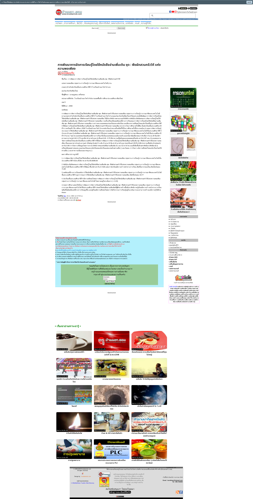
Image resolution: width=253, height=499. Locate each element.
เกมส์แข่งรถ (180, 286)
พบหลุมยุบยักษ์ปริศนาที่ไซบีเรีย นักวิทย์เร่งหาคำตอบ (112, 407)
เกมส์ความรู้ (192, 301)
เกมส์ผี (176, 296)
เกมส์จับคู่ (180, 296)
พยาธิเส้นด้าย (183, 157)
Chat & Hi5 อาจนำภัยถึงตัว (111, 433)
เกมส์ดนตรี (185, 290)
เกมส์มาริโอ (189, 298)
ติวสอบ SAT (173, 259)
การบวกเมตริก (183, 109)
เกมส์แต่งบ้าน (185, 301)
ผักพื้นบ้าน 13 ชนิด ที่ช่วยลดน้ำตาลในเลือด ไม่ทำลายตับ (183, 183)
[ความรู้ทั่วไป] (146, 24)
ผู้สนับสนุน (173, 237)
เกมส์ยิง (186, 300)
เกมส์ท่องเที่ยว (183, 288)
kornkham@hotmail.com (102, 258)
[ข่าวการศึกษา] (69, 24)
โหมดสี (74, 406)
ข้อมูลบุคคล (174, 233)
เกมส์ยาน (190, 300)
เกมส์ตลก (171, 294)
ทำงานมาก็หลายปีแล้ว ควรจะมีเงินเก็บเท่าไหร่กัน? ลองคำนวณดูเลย (149, 434)
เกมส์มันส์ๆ (178, 301)
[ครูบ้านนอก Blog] (79, 24)
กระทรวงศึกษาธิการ (175, 255)
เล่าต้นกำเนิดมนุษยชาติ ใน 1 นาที (149, 406)
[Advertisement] (112, 49)
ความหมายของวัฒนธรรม (112, 379)
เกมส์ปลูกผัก (182, 292)
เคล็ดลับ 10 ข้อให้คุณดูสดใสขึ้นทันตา (149, 379)
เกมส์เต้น (176, 290)
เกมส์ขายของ (192, 290)
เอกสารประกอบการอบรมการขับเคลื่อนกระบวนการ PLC (112, 461)
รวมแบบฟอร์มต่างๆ (175, 247)
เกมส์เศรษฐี (191, 296)
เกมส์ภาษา (191, 286)
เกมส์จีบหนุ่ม (183, 298)
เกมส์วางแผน (176, 298)
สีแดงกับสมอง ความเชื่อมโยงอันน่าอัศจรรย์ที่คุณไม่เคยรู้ (149, 353)
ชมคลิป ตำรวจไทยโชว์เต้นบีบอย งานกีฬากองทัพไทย (74, 380)
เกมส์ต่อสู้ (185, 286)
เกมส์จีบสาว (174, 300)
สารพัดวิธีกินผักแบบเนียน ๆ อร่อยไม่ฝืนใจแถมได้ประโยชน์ (149, 461)
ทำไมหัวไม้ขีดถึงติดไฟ (74, 433)
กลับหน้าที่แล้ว (164, 28)
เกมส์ (171, 266)
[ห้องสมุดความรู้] (91, 24)
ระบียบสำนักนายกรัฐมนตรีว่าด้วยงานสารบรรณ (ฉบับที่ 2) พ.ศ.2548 (112, 353)
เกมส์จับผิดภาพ (195, 292)
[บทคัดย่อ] (129, 24)
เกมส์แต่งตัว (177, 288)
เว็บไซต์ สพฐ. (173, 253)
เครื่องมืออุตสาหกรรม (176, 264)
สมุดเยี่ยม (173, 224)
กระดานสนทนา (175, 226)
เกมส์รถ (181, 290)
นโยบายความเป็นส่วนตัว (78, 2)
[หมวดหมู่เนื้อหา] (104, 24)
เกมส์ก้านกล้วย (184, 294)
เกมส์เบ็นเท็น (180, 300)
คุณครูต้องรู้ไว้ (173, 245)
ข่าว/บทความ (174, 221)
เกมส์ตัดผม (177, 294)
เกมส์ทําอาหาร (192, 294)
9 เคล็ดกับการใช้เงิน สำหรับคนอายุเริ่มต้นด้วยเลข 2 (183, 210)
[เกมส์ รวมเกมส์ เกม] (137, 24)
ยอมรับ (249, 2)
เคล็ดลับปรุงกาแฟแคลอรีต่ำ (74, 352)
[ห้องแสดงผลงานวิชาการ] (117, 24)
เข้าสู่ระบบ (172, 243)
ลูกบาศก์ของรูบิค (183, 133)
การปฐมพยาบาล (74, 460)
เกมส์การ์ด (188, 292)
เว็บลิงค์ (172, 228)
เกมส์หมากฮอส (191, 288)
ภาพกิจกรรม (174, 235)
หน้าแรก (173, 219)
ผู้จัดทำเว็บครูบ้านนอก (177, 231)
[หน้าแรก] (59, 24)
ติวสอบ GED (173, 257)
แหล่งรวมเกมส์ (174, 268)
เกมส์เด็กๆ (176, 292)
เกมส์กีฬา (185, 296)
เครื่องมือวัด (173, 262)
